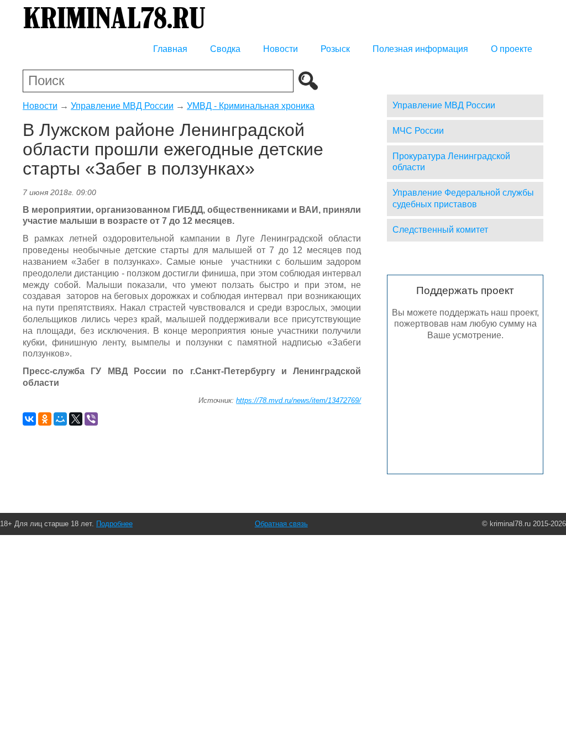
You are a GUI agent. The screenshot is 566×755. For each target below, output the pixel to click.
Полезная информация (420, 49)
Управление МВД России (122, 106)
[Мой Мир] (60, 419)
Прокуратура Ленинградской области (451, 161)
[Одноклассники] (44, 419)
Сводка (225, 49)
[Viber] (91, 419)
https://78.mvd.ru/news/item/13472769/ (298, 400)
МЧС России (418, 130)
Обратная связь (281, 524)
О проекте (511, 49)
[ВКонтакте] (29, 419)
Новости (280, 49)
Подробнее (114, 524)
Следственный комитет (440, 229)
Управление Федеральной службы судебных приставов (463, 198)
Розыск (335, 49)
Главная (170, 49)
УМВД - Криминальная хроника (251, 106)
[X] (75, 419)
